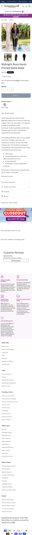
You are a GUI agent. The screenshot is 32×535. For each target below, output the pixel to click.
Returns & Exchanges (8, 349)
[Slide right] (30, 58)
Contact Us (5, 352)
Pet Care (4, 481)
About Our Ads (6, 386)
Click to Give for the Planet (10, 402)
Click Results (5, 364)
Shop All (4, 429)
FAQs (3, 355)
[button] (23, 6)
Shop (3, 1)
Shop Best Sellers (7, 432)
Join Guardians (11, 1)
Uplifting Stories (7, 484)
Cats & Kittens (6, 469)
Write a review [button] (16, 260)
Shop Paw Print (6, 435)
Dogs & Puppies (6, 472)
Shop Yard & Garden (8, 447)
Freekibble (5, 411)
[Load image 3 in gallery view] (24, 57)
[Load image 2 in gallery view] (16, 57)
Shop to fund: (13, 11)
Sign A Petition (6, 419)
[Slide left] (2, 58)
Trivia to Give (6, 404)
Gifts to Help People (8, 499)
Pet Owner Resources (8, 475)
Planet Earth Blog (7, 487)
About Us (4, 358)
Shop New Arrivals (7, 456)
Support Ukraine (7, 511)
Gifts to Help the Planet (9, 502)
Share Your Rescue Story (9, 490)
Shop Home (5, 444)
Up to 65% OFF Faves (16, 219)
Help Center (5, 346)
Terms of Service (7, 374)
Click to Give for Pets (8, 396)
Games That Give (7, 416)
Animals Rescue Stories (9, 466)
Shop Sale (5, 453)
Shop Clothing (6, 438)
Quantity (3, 86)
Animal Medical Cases (8, 505)
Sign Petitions (22, 1)
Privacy (4, 377)
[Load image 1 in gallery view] (7, 57)
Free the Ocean (6, 413)
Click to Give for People (9, 399)
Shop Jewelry (6, 450)
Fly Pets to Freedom (8, 508)
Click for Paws (6, 408)
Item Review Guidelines (9, 383)
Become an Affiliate (7, 361)
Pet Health (5, 478)
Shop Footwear (6, 441)
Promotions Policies (8, 380)
